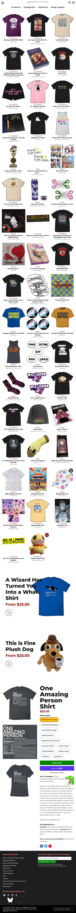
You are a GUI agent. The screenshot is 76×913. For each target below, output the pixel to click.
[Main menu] (2, 3)
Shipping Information (9, 866)
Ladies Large (64, 751)
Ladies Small (63, 746)
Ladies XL (45, 756)
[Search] (69, 2)
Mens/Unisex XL (48, 735)
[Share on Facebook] (41, 846)
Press (4, 876)
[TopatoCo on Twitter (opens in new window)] (4, 896)
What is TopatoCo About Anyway (13, 858)
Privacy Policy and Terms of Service (14, 881)
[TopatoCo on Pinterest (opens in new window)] (8, 896)
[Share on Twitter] (45, 846)
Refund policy (7, 886)
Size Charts (6, 868)
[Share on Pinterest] (50, 846)
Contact (5, 878)
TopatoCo (18, 907)
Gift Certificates (8, 873)
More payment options (57, 772)
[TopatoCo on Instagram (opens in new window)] (12, 896)
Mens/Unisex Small (49, 720)
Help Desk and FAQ (9, 860)
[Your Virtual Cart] (73, 2)
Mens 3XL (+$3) (48, 746)
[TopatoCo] (38, 2)
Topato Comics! (8, 871)
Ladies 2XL (58, 756)
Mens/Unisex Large (49, 730)
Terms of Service (8, 884)
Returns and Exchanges (10, 863)
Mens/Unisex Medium (50, 725)
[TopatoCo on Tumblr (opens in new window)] (16, 896)
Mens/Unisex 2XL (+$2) (50, 741)
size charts (43, 841)
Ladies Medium (48, 751)
